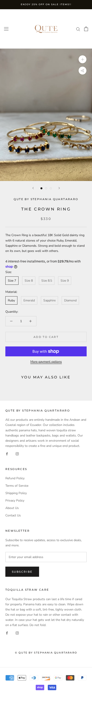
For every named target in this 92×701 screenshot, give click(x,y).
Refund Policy (15, 478)
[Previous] (33, 188)
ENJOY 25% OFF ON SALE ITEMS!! (46, 4)
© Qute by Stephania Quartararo (46, 652)
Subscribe (22, 571)
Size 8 (29, 280)
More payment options (46, 362)
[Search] (78, 29)
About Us (12, 508)
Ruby (11, 300)
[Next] (59, 188)
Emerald (29, 300)
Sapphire (49, 300)
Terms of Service (16, 486)
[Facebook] (6, 453)
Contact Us (13, 515)
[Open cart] (86, 29)
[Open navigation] (6, 29)
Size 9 (65, 280)
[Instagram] (17, 453)
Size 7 (12, 280)
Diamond (70, 300)
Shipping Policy (16, 493)
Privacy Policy (14, 500)
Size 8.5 (46, 280)
